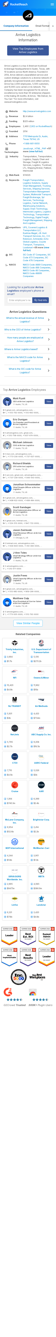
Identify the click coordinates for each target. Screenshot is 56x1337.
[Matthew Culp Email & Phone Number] (7, 602)
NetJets (14, 734)
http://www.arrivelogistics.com (37, 111)
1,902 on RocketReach (40, 126)
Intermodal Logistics (32, 211)
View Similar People (28, 623)
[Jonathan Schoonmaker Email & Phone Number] (7, 488)
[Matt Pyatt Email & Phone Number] (7, 401)
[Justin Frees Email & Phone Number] (7, 579)
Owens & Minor (41, 677)
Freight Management (33, 220)
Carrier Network (39, 203)
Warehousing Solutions (34, 206)
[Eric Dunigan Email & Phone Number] (7, 423)
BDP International (15, 848)
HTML (37, 148)
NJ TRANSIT (14, 706)
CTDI (14, 763)
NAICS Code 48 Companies (36, 270)
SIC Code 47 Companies (34, 254)
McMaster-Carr (41, 848)
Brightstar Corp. (41, 819)
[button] (53, 26)
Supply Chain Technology (35, 209)
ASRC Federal (41, 763)
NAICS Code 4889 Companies (37, 264)
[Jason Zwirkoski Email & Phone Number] (7, 534)
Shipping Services (41, 188)
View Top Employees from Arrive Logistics (28, 50)
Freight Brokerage (31, 197)
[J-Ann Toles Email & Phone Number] (7, 556)
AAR (41, 791)
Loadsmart (28, 247)
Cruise (14, 791)
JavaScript (28, 148)
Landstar (41, 905)
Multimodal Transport (41, 194)
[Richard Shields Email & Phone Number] (7, 466)
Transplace (38, 244)
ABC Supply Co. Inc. (41, 734)
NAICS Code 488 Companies (36, 267)
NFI (14, 677)
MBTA (41, 876)
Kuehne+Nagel (30, 233)
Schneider (38, 239)
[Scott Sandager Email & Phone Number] (7, 511)
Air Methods (41, 706)
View (49, 401)
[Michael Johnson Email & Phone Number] (7, 445)
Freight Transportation (33, 180)
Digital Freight (41, 217)
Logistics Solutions (31, 183)
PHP (44, 148)
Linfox (15, 905)
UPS (25, 227)
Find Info (42, 300)
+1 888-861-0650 (31, 143)
